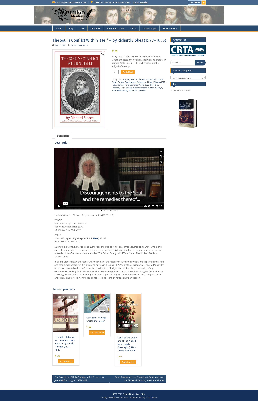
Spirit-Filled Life (151, 85)
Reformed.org (170, 28)
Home (59, 28)
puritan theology (155, 87)
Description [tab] (63, 135)
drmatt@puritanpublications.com (71, 2)
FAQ (71, 28)
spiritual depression (137, 90)
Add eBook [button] (65, 361)
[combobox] (188, 77)
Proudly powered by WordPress (114, 397)
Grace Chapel (149, 28)
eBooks (120, 82)
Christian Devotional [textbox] (187, 78)
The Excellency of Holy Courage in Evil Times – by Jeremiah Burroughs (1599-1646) (79, 379)
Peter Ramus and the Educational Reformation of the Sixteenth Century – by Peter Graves (139, 379)
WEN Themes (152, 397)
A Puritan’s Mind (115, 28)
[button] (102, 53)
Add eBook (128, 72)
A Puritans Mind (140, 2)
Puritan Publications (79, 45)
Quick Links (195, 2)
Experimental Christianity (135, 82)
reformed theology (120, 90)
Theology (116, 87)
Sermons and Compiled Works (131, 85)
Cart (82, 28)
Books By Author (129, 79)
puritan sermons (140, 87)
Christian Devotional (147, 79)
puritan (129, 87)
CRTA (133, 28)
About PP (95, 28)
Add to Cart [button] (95, 332)
